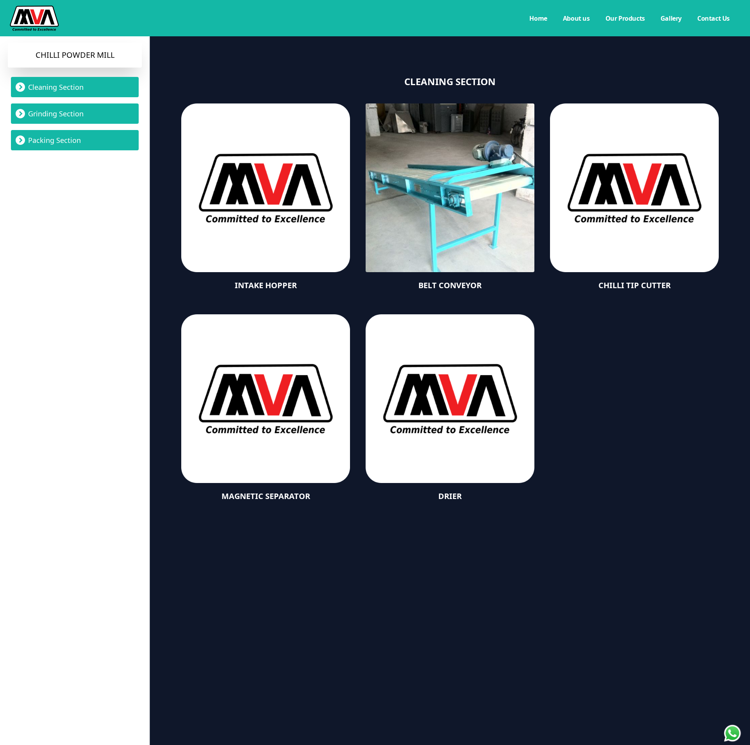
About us (576, 18)
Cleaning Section (56, 87)
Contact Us (713, 18)
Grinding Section (56, 113)
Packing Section (54, 140)
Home (538, 18)
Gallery (671, 18)
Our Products (625, 18)
